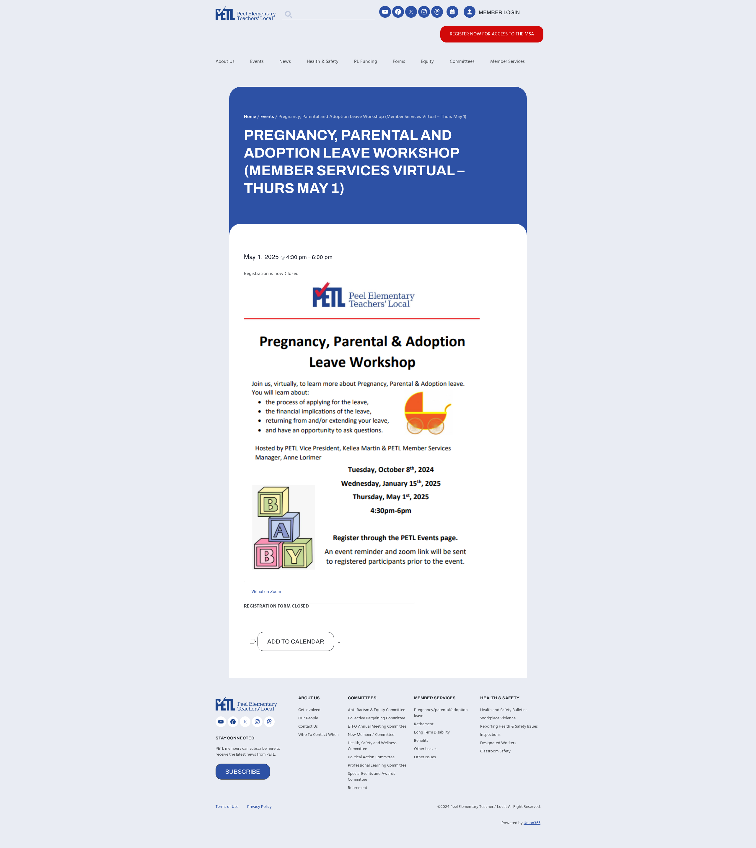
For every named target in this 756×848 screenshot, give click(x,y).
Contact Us (308, 726)
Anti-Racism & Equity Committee (376, 710)
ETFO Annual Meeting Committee (377, 726)
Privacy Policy (259, 806)
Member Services (507, 62)
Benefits (421, 740)
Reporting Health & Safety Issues (509, 726)
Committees (462, 62)
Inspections (490, 734)
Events (257, 62)
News (285, 62)
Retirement (357, 788)
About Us (225, 62)
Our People (308, 718)
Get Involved (309, 710)
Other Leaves (425, 749)
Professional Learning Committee (377, 765)
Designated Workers (498, 743)
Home (250, 117)
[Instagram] (424, 12)
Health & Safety (322, 62)
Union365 (532, 823)
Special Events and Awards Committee (371, 776)
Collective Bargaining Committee (376, 718)
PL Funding (365, 62)
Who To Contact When (318, 734)
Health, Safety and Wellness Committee (372, 746)
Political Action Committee (371, 757)
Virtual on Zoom (266, 591)
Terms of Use (227, 806)
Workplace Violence (498, 718)
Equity (427, 62)
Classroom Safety (495, 751)
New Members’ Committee (371, 734)
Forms (399, 62)
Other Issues (425, 757)
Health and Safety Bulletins (503, 710)
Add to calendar (295, 641)
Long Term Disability (432, 732)
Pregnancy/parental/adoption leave (441, 713)
